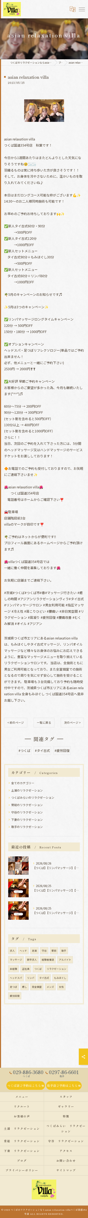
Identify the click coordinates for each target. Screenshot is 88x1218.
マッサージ (16, 959)
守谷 (44, 950)
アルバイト (65, 959)
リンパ (30, 977)
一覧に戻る (44, 722)
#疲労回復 (62, 750)
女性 (61, 986)
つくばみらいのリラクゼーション (32, 797)
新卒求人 (32, 959)
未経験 (13, 968)
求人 (12, 950)
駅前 (54, 950)
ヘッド (23, 950)
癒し (24, 986)
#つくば (24, 750)
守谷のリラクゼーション (27, 812)
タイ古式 (44, 977)
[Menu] (81, 8)
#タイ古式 (42, 750)
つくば (38, 968)
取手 (63, 950)
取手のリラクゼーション (27, 827)
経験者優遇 (48, 959)
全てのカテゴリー (22, 783)
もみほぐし (60, 977)
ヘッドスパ (16, 977)
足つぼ (13, 986)
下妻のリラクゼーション (27, 820)
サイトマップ (66, 1170)
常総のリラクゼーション (27, 805)
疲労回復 (15, 995)
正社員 (25, 968)
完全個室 (37, 986)
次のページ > (72, 722)
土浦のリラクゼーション (27, 790)
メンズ (50, 986)
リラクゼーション (56, 968)
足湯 (34, 950)
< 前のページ (15, 722)
